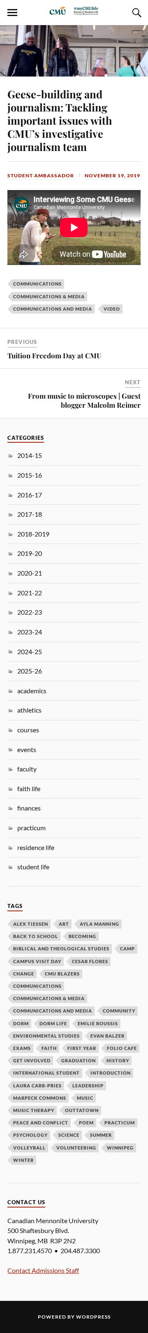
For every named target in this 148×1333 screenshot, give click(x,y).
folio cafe (122, 1048)
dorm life (53, 1023)
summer (101, 1135)
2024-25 (29, 651)
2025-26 (29, 671)
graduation (78, 1060)
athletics (29, 710)
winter (23, 1160)
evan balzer (107, 1035)
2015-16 (29, 475)
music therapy (33, 1110)
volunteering (76, 1147)
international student (46, 1072)
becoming (82, 936)
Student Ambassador (40, 175)
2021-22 (29, 593)
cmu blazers (62, 973)
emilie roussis (98, 1023)
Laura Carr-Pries (37, 1085)
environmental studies (46, 1035)
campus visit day (37, 961)
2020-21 (29, 573)
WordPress (93, 1317)
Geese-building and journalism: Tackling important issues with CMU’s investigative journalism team (59, 120)
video (112, 308)
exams (22, 1048)
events (26, 749)
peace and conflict (40, 1122)
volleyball (29, 1147)
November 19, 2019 (112, 175)
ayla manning (99, 924)
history (117, 1060)
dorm (21, 1023)
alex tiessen (30, 924)
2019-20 (29, 553)
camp (127, 948)
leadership (88, 1085)
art (64, 924)
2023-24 (29, 632)
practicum (31, 827)
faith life (28, 788)
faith (49, 1048)
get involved (32, 1060)
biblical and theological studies (61, 948)
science (68, 1135)
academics (31, 690)
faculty (27, 769)
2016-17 (29, 495)
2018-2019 (33, 534)
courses (28, 730)
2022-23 (29, 612)
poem (86, 1122)
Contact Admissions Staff (43, 1270)
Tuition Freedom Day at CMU (54, 355)
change (23, 973)
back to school (35, 936)
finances (29, 808)
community (119, 1010)
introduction (110, 1072)
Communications (37, 283)
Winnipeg (120, 1147)
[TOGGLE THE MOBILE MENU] (12, 13)
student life (33, 867)
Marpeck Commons (39, 1098)
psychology (30, 1135)
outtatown (82, 1110)
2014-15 (29, 455)
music (85, 1098)
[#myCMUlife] (74, 13)
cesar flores (90, 961)
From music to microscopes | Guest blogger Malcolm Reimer (84, 400)
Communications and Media (52, 308)
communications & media (49, 296)
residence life (35, 847)
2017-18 (29, 514)
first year (81, 1048)
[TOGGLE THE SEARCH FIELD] (136, 13)
